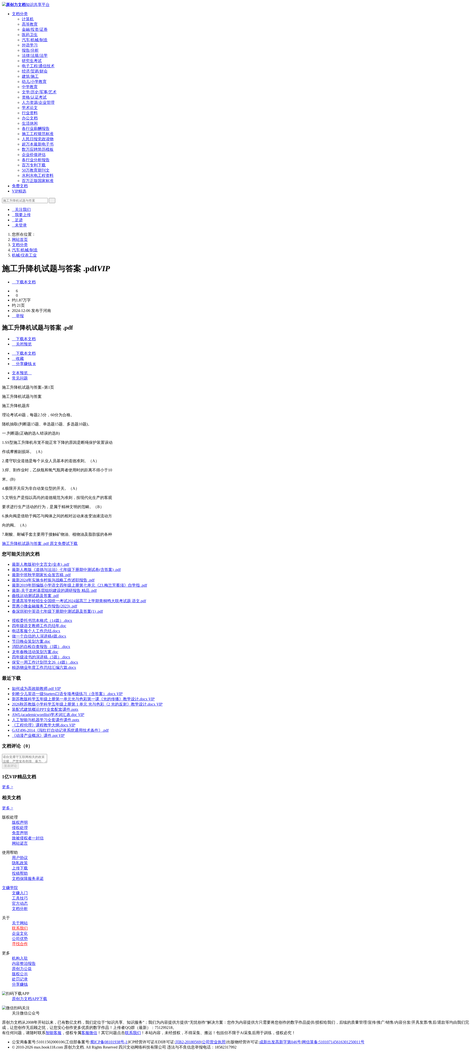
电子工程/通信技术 (38, 66)
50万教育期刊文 (36, 170)
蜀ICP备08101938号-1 (108, 1042)
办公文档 (30, 118)
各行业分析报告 (36, 160)
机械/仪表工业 (24, 255)
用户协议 (20, 858)
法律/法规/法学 (35, 55)
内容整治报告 (24, 963)
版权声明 (20, 822)
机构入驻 (20, 958)
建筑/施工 (30, 76)
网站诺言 (20, 843)
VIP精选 (19, 191)
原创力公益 (22, 969)
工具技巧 (20, 898)
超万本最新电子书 (38, 144)
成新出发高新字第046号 (280, 1042)
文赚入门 (20, 893)
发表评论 (10, 766)
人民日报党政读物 (38, 139)
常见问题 (20, 378)
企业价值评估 (34, 154)
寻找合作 (20, 944)
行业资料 (30, 113)
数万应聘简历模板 (38, 149)
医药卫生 (30, 35)
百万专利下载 (34, 165)
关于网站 (20, 923)
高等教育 (30, 24)
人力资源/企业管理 (38, 102)
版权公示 (20, 974)
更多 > (7, 787)
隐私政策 (20, 863)
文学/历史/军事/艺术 (39, 92)
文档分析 (20, 908)
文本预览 (22, 373)
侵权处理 (20, 828)
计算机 (28, 19)
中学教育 (30, 87)
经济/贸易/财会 (35, 71)
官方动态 (20, 903)
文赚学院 (10, 888)
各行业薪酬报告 (36, 128)
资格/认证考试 (34, 97)
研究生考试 (32, 61)
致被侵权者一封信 (28, 838)
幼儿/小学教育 (34, 81)
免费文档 (20, 186)
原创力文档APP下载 (29, 999)
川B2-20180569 (188, 1042)
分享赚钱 (20, 984)
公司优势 (20, 939)
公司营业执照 (214, 1042)
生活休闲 (30, 123)
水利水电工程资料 (38, 175)
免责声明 (20, 833)
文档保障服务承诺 (28, 878)
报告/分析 (30, 50)
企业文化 (20, 933)
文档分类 (20, 14)
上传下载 (20, 868)
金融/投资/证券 (35, 29)
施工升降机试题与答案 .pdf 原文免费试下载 (40, 543)
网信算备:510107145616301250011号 (333, 1042)
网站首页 (20, 239)
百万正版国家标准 (38, 181)
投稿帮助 (20, 873)
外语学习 (30, 45)
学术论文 (30, 108)
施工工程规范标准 (38, 134)
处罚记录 (20, 979)
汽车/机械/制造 (35, 40)
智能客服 (53, 1033)
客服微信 (89, 1033)
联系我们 (20, 928)
